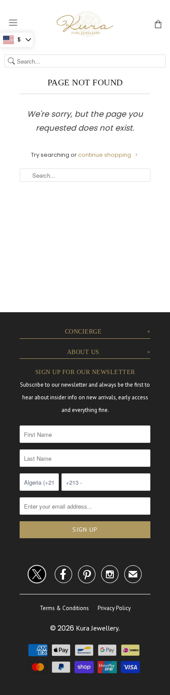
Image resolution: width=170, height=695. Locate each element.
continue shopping (105, 155)
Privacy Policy (114, 608)
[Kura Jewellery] (85, 24)
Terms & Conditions (64, 608)
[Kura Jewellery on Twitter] (37, 572)
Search (11, 61)
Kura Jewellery (97, 628)
